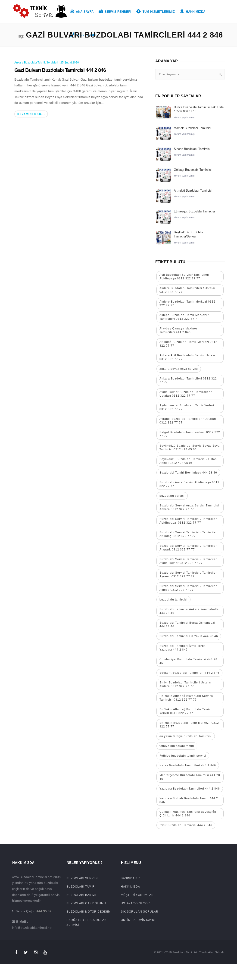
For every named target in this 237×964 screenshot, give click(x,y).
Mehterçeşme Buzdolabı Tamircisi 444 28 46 (189, 777)
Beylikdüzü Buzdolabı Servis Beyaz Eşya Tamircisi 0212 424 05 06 (189, 447)
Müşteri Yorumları (138, 895)
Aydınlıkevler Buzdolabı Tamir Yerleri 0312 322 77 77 (186, 407)
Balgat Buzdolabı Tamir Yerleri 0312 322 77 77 (189, 434)
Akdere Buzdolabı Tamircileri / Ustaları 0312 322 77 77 (187, 290)
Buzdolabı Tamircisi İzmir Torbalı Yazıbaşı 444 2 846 (183, 647)
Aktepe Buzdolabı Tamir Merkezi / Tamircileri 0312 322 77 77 (184, 316)
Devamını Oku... (31, 114)
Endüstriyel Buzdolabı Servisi (86, 922)
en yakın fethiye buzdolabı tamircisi (185, 736)
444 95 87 (44, 911)
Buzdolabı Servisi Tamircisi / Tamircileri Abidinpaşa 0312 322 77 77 (188, 520)
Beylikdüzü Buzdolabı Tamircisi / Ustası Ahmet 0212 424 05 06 (188, 461)
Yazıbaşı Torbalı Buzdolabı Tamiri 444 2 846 (188, 800)
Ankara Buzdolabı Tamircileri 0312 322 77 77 (188, 380)
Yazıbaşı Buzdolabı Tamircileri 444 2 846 (189, 788)
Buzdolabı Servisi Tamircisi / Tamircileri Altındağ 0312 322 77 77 (188, 534)
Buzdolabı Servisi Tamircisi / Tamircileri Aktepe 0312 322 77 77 (189, 588)
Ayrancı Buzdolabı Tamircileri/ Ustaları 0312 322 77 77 (187, 420)
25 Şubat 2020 (69, 62)
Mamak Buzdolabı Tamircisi (192, 128)
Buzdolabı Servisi (82, 878)
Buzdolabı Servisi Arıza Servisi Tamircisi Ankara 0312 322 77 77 (189, 507)
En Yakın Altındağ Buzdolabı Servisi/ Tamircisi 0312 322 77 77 (186, 697)
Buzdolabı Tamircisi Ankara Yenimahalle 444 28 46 (189, 611)
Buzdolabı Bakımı (81, 895)
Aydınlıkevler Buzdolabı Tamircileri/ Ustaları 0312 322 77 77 (185, 393)
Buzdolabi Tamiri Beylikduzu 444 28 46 (188, 472)
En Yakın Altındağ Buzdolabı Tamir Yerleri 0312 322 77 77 (184, 711)
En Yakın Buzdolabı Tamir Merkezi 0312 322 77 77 (189, 724)
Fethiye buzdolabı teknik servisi (182, 755)
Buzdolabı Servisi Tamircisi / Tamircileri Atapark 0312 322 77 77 (188, 547)
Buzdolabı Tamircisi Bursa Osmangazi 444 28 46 (187, 624)
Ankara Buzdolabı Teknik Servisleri (36, 62)
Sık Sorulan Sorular (139, 911)
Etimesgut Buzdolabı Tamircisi (194, 211)
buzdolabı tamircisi (173, 599)
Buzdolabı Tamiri (81, 886)
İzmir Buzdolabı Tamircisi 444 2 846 (185, 825)
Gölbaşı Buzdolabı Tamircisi (193, 169)
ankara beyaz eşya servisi (178, 368)
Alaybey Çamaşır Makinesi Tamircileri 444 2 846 (179, 330)
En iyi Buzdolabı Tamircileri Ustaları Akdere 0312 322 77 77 (185, 684)
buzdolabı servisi (172, 495)
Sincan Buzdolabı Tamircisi (192, 149)
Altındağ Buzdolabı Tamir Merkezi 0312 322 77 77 (188, 343)
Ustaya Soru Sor (135, 903)
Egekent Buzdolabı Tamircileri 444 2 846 (189, 672)
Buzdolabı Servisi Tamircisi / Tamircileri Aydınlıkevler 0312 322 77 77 (188, 561)
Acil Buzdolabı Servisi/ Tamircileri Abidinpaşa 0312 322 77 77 (184, 276)
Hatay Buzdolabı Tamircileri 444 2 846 (187, 765)
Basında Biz (130, 878)
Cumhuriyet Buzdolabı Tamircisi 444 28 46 (188, 661)
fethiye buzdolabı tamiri (176, 746)
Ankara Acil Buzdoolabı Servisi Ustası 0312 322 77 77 (187, 357)
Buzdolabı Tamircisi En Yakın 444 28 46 (188, 636)
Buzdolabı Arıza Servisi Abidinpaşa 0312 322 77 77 (189, 484)
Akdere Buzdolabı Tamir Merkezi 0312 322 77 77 (187, 303)
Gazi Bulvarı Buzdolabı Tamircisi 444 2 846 (60, 70)
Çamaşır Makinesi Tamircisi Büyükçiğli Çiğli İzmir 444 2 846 (187, 813)
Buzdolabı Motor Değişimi (89, 911)
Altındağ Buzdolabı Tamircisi (193, 190)
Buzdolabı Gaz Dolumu (86, 903)
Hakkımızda (130, 886)
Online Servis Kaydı (138, 920)
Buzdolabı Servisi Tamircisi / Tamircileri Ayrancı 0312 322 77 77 (188, 574)
